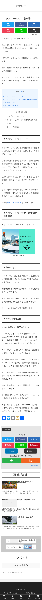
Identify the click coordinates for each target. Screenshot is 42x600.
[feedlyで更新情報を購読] (11, 460)
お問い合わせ (30, 593)
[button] (34, 30)
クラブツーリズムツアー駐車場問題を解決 (20, 99)
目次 (18, 112)
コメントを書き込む (21, 565)
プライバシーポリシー (11, 593)
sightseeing (7, 429)
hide (21, 91)
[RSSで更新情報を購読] (30, 460)
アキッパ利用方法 (10, 105)
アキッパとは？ (10, 102)
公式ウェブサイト (14, 203)
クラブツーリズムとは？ (13, 96)
